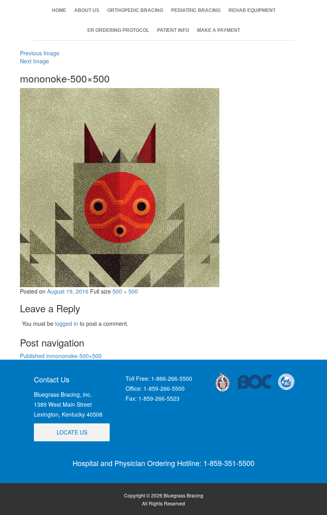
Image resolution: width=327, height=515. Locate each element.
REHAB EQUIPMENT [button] (252, 10)
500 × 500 (125, 291)
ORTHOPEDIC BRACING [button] (135, 10)
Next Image (34, 61)
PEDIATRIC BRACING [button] (196, 10)
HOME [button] (59, 10)
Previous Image (39, 53)
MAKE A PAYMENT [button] (218, 30)
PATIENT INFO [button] (173, 30)
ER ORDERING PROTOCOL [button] (118, 30)
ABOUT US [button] (86, 10)
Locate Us (72, 432)
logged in (66, 323)
